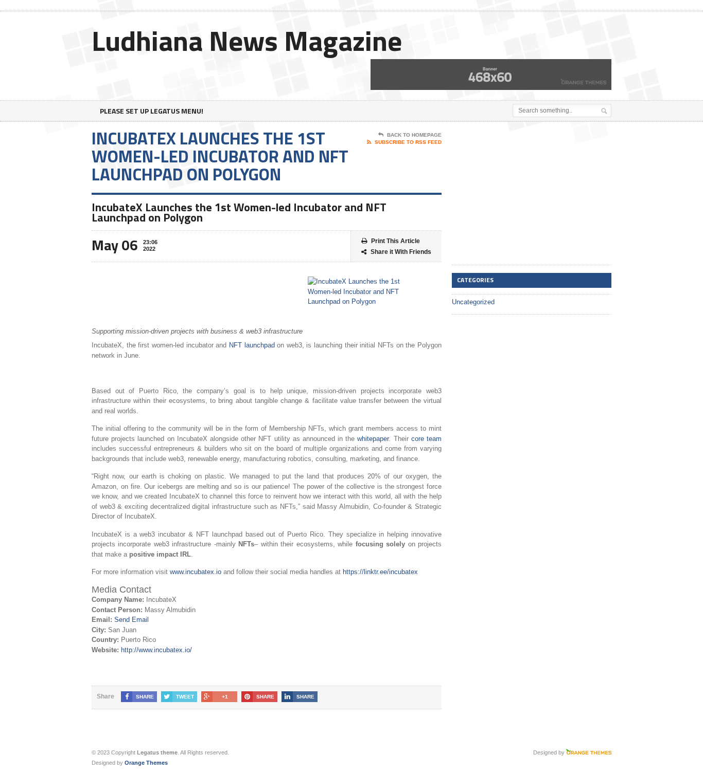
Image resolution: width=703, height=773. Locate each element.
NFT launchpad (252, 345)
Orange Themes (146, 763)
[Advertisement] (529, 194)
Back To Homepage (414, 135)
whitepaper (373, 439)
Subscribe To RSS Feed (408, 142)
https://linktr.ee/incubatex (380, 572)
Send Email (131, 619)
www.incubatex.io (195, 572)
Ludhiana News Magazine (247, 40)
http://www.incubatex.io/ (156, 650)
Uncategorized (473, 302)
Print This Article (395, 241)
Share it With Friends (401, 251)
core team (426, 439)
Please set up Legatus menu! (151, 110)
